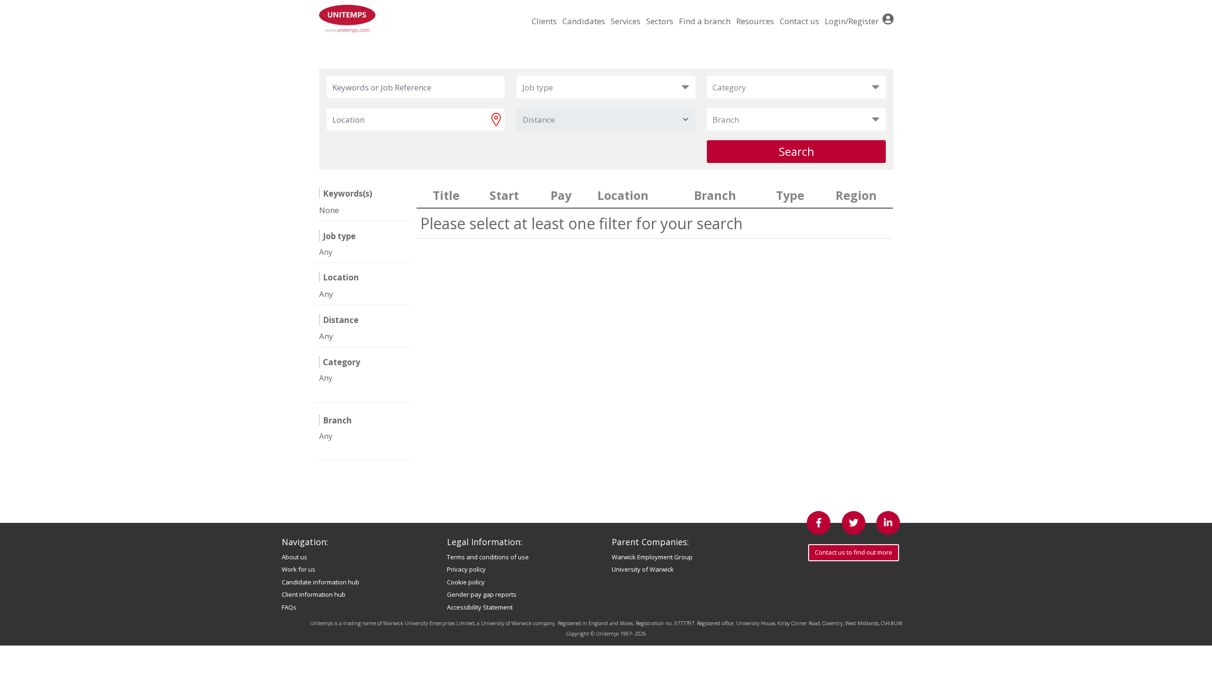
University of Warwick (643, 569)
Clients (544, 21)
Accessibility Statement (480, 607)
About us (294, 557)
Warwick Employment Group (652, 557)
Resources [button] (755, 21)
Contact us (799, 21)
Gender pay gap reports (482, 594)
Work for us (298, 569)
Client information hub (314, 594)
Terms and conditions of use (488, 557)
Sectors (659, 21)
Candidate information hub (320, 582)
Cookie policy (466, 582)
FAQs (289, 607)
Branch (726, 119)
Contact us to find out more (853, 552)
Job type (537, 87)
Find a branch (705, 21)
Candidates (583, 21)
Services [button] (626, 21)
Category (729, 87)
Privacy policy (466, 569)
